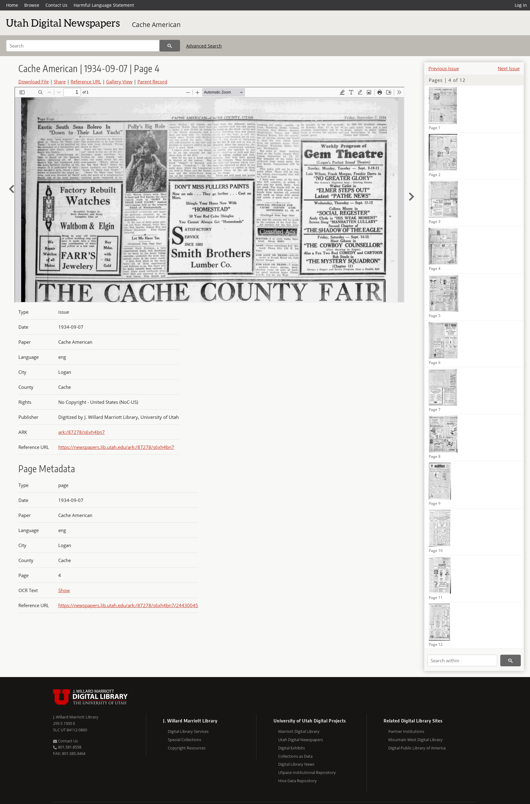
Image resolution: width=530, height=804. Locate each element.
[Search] (169, 46)
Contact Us (56, 5)
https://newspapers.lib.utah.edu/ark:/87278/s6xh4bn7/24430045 (128, 605)
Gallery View (119, 81)
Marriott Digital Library (299, 731)
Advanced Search (204, 46)
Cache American (156, 24)
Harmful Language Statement (104, 5)
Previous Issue (443, 68)
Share (60, 81)
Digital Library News (296, 764)
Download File (33, 81)
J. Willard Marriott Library (75, 717)
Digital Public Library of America (417, 748)
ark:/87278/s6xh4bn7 (81, 432)
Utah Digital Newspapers (300, 739)
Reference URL (86, 81)
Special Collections (184, 739)
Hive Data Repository (297, 780)
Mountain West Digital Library (415, 739)
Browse (31, 5)
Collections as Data (295, 756)
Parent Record (152, 81)
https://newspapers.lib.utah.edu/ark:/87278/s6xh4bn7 (116, 447)
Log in (521, 5)
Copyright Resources (186, 748)
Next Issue (509, 68)
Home (12, 5)
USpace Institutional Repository (307, 772)
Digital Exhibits (291, 748)
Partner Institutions (406, 731)
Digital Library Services (188, 731)
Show (64, 590)
